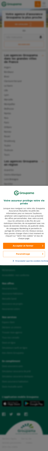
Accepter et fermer (23, 246)
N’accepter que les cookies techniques (25, 261)
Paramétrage (23, 254)
